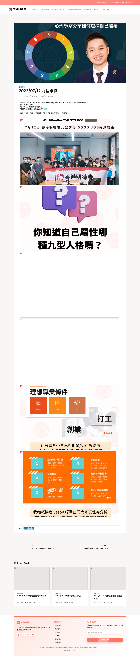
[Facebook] (18, 634)
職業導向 (22, 87)
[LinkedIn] (28, 634)
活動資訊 (58, 635)
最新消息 (58, 629)
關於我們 (58, 625)
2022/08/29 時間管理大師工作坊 (31, 595)
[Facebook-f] (126, 2)
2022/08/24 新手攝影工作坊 (68, 595)
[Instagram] (129, 2)
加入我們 (58, 639)
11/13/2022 (58, 602)
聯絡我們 (58, 642)
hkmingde (49, 96)
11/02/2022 (97, 602)
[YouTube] (33, 634)
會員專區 (58, 632)
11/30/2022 (20, 602)
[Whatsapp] (132, 2)
